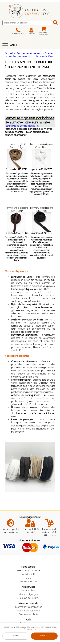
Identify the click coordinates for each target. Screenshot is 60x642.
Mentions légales (28, 581)
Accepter (44, 635)
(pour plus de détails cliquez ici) (22, 125)
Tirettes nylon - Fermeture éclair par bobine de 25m (29, 55)
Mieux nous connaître (28, 570)
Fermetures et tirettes (28, 53)
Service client (28, 590)
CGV (28, 577)
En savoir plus (30, 629)
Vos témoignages (28, 594)
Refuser (15, 635)
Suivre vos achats (28, 614)
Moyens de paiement (28, 610)
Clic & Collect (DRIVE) (28, 597)
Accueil (9, 53)
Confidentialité (28, 574)
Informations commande (28, 606)
